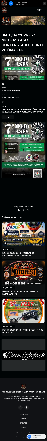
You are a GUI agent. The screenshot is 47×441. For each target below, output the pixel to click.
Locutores (23, 427)
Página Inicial (23, 414)
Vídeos (23, 419)
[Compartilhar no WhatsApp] (28, 210)
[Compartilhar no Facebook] (19, 210)
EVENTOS (23, 423)
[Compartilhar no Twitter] (23, 210)
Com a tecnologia (20, 437)
